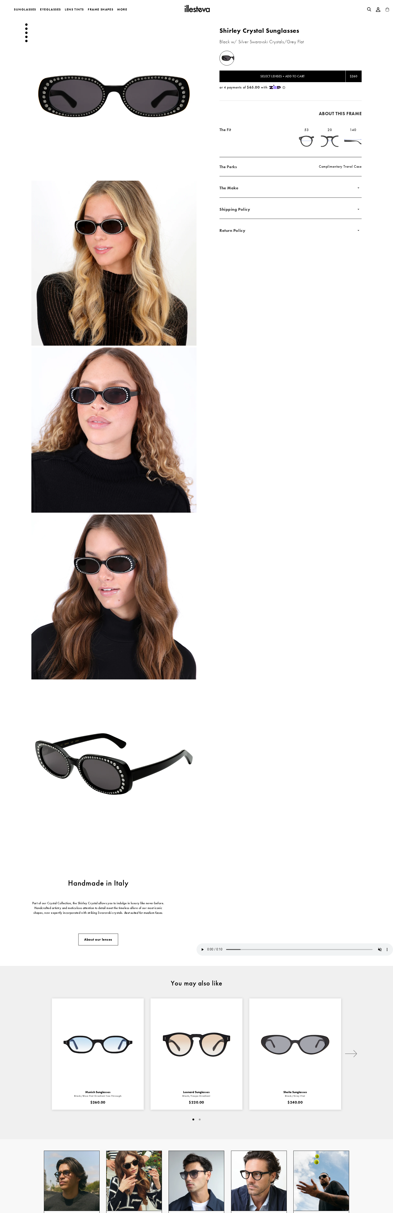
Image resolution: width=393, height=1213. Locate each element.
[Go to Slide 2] (26, 29)
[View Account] (378, 9)
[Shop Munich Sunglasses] (98, 1044)
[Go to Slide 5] (26, 41)
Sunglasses (25, 9)
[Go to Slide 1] (26, 24)
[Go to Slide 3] (26, 33)
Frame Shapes (100, 9)
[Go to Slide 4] (26, 37)
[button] (113, 96)
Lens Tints (74, 9)
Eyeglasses (50, 9)
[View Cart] (387, 10)
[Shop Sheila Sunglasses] (295, 1044)
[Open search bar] (369, 9)
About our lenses (98, 939)
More (122, 9)
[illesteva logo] (196, 9)
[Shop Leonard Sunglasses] (196, 1044)
